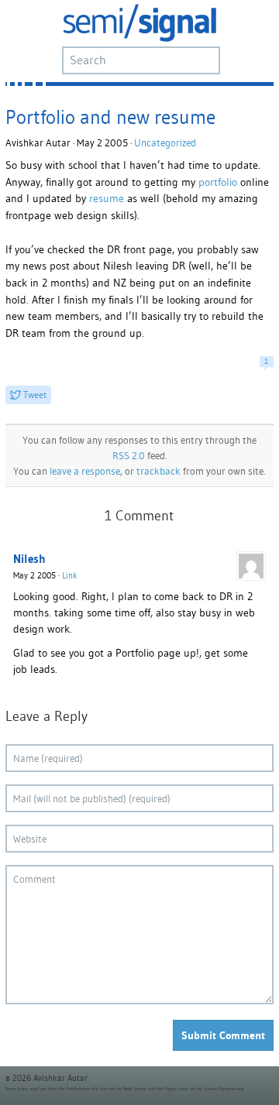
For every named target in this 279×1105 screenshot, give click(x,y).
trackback (158, 471)
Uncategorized (165, 143)
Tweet (34, 394)
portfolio (216, 182)
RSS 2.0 (128, 456)
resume (106, 198)
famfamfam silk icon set (91, 1089)
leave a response (85, 471)
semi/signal (139, 23)
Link (70, 575)
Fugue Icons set (180, 1089)
